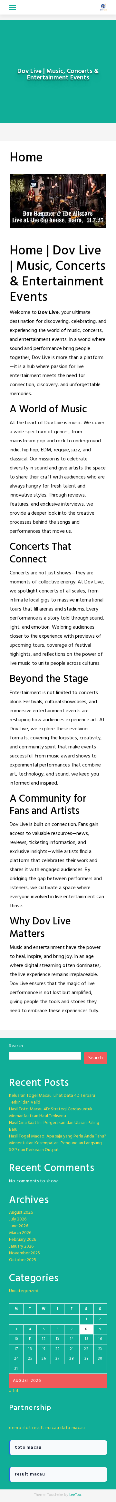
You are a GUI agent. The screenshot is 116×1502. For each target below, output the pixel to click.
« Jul (13, 1391)
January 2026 (21, 1246)
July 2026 (17, 1219)
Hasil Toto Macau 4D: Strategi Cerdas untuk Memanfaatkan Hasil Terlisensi (50, 1113)
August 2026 (21, 1212)
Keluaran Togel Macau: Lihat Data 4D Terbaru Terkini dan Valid (52, 1099)
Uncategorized (23, 1291)
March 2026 (20, 1233)
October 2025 (22, 1260)
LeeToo (75, 1495)
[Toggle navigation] (12, 7)
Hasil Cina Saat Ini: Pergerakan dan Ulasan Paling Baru (54, 1126)
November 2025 (24, 1253)
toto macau (28, 1447)
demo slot (20, 1428)
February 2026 (22, 1239)
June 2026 (18, 1226)
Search (16, 1046)
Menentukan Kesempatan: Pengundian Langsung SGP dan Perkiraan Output (55, 1146)
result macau (45, 1428)
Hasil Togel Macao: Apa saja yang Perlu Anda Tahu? (57, 1136)
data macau (72, 1428)
